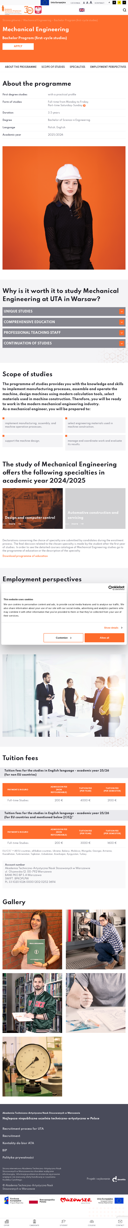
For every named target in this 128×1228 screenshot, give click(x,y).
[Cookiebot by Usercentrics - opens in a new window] (110, 588)
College (92, 1225)
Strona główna (11, 20)
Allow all (104, 637)
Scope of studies (53, 67)
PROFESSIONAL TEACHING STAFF (32, 333)
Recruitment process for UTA (23, 1128)
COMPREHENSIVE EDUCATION (29, 322)
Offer (6, 1225)
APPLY (18, 46)
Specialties (77, 67)
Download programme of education (25, 556)
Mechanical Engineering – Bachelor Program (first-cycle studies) (60, 20)
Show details (111, 627)
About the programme (21, 67)
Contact (120, 1225)
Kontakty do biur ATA (18, 1143)
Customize (62, 637)
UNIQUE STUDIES (18, 311)
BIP (4, 1150)
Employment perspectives (108, 67)
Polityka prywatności (18, 1157)
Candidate (34, 1225)
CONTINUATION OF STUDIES (28, 343)
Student (64, 1225)
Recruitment (11, 1136)
